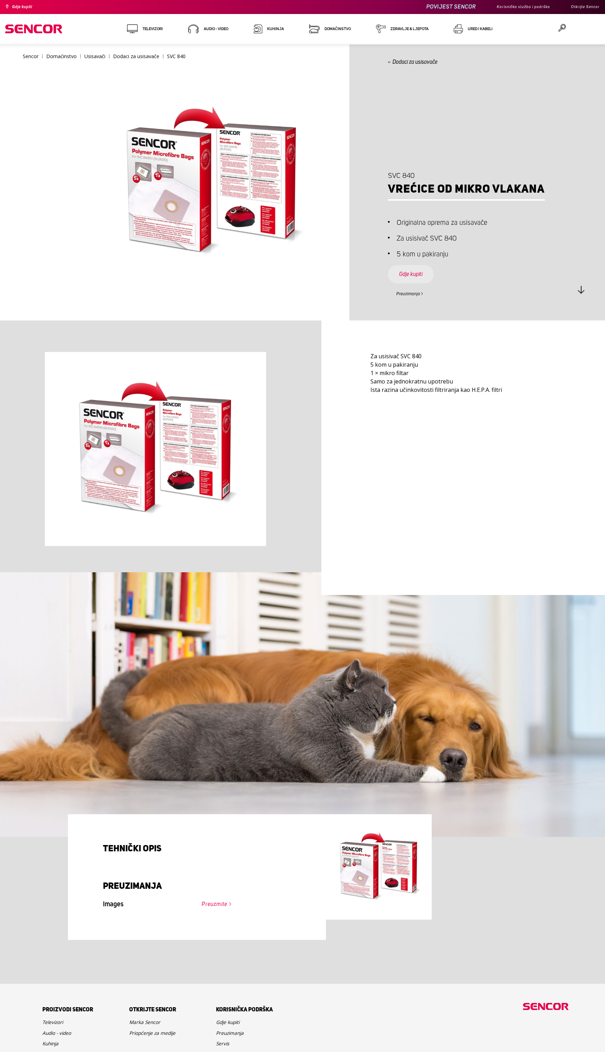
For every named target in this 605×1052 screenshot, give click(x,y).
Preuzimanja (412, 293)
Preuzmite (210, 904)
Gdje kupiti (25, 7)
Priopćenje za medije (157, 1038)
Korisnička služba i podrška (512, 7)
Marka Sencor (148, 1026)
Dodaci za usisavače (416, 62)
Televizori (55, 1026)
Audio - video (59, 1038)
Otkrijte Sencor (582, 7)
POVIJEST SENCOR (435, 6)
